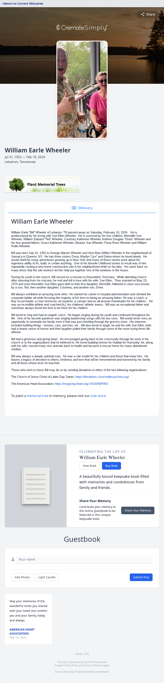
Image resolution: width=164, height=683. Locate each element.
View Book (89, 466)
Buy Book (111, 466)
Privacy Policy (70, 665)
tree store (98, 396)
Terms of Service (93, 665)
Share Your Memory (138, 510)
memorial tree (37, 396)
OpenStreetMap (86, 671)
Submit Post (141, 577)
